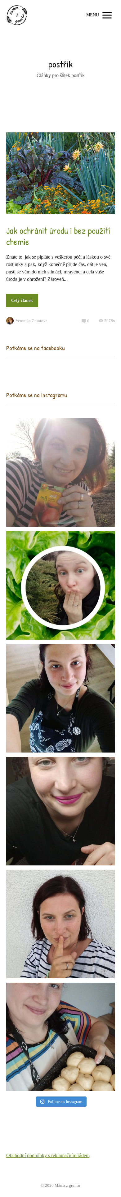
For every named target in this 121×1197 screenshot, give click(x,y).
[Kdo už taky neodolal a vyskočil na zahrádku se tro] (60, 585)
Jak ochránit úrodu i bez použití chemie (58, 236)
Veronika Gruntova (31, 320)
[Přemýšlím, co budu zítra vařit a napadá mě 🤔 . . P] (60, 698)
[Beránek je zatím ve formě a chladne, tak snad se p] (60, 811)
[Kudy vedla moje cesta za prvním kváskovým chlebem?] (60, 1037)
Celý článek (22, 300)
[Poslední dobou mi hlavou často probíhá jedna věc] (60, 472)
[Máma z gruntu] (17, 15)
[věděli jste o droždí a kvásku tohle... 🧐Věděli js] (60, 924)
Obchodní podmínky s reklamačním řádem (48, 1155)
